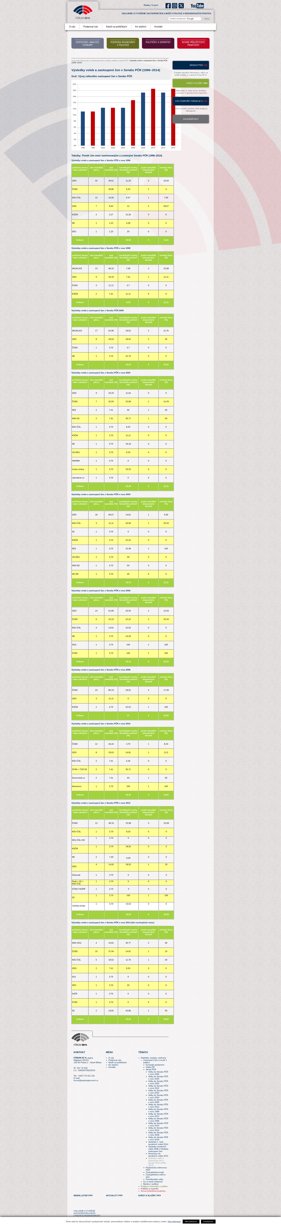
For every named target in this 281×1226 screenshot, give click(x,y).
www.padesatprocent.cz (80, 61)
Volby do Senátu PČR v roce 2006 (158, 1073)
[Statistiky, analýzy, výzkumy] (87, 43)
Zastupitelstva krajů (155, 1172)
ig (174, 5)
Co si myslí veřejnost (152, 1181)
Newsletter (196, 65)
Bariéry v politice (151, 1184)
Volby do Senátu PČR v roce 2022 (158, 1087)
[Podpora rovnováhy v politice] (123, 43)
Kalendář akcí (190, 119)
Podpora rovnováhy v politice (154, 1186)
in (90, 1206)
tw (76, 1206)
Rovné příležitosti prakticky (153, 1191)
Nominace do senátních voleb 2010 (158, 1154)
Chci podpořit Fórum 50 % (189, 101)
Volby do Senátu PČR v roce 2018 (158, 1138)
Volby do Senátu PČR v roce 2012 (158, 1115)
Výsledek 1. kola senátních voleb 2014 (158, 1143)
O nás (72, 26)
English (155, 5)
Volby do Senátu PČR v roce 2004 (158, 1082)
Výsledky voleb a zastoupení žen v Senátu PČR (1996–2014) (157, 1161)
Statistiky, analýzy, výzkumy (153, 1058)
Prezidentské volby (154, 1179)
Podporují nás (90, 26)
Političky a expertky (150, 1188)
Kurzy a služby (195, 83)
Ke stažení (140, 26)
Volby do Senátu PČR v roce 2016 (158, 1129)
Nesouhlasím (191, 1221)
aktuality (112, 1195)
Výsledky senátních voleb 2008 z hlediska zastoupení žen (158, 1148)
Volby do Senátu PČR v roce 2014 (158, 1105)
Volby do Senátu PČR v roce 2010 (158, 1124)
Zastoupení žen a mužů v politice (105, 61)
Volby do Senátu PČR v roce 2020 (158, 1077)
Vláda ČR (150, 1067)
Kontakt (158, 26)
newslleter (81, 1195)
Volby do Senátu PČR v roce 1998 (158, 1110)
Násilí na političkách (116, 26)
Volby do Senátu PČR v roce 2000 (158, 1101)
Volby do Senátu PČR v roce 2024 (158, 1096)
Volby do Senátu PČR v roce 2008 (158, 1133)
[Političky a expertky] (158, 43)
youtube (197, 5)
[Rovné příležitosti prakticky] (193, 43)
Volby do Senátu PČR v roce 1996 (158, 1119)
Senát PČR (123, 61)
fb (168, 5)
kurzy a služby (147, 1195)
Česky (147, 5)
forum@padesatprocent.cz (86, 1080)
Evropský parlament (155, 1065)
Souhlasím (208, 1221)
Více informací (174, 1221)
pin (80, 1206)
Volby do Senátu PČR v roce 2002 (158, 1091)
